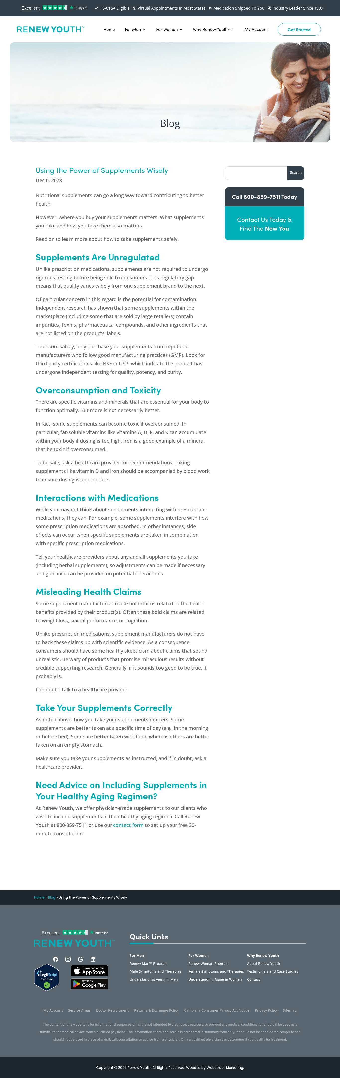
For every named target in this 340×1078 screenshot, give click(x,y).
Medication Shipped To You (238, 8)
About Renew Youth (263, 964)
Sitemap (290, 1011)
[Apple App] (89, 975)
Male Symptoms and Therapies (155, 972)
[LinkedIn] (93, 959)
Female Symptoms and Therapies (216, 972)
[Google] (80, 959)
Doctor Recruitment (112, 1011)
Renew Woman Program (208, 964)
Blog (51, 897)
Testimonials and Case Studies (272, 972)
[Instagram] (68, 959)
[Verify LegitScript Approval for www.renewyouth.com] (46, 989)
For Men (133, 29)
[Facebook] (55, 959)
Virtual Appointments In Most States (171, 8)
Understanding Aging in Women (215, 980)
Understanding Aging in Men (154, 980)
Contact (253, 980)
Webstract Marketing (225, 1067)
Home (109, 29)
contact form (128, 825)
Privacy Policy (266, 1011)
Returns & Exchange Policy (156, 1011)
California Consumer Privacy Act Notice (216, 1011)
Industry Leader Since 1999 (297, 8)
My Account (256, 29)
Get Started (299, 29)
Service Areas (79, 1011)
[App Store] (89, 988)
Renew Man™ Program (149, 964)
